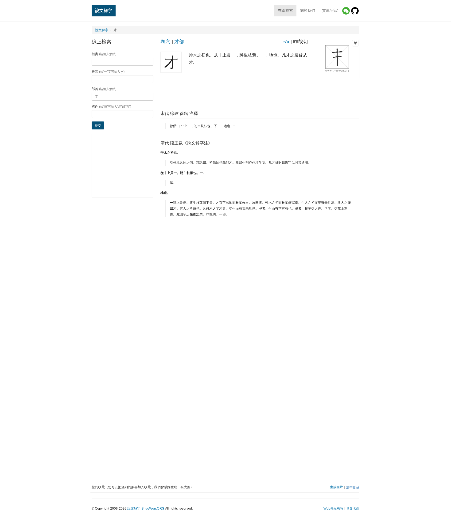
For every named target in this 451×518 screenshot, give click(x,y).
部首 (104, 89)
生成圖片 (336, 487)
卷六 (165, 41)
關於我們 (307, 10)
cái (286, 41)
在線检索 (285, 10)
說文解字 (103, 10)
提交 (98, 125)
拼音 (108, 71)
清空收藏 (352, 487)
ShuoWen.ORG (152, 508)
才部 (179, 41)
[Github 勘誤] (354, 11)
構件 (111, 106)
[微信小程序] (346, 11)
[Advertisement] (259, 93)
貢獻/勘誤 (330, 10)
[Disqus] (260, 285)
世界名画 (352, 508)
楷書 (104, 54)
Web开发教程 (333, 508)
